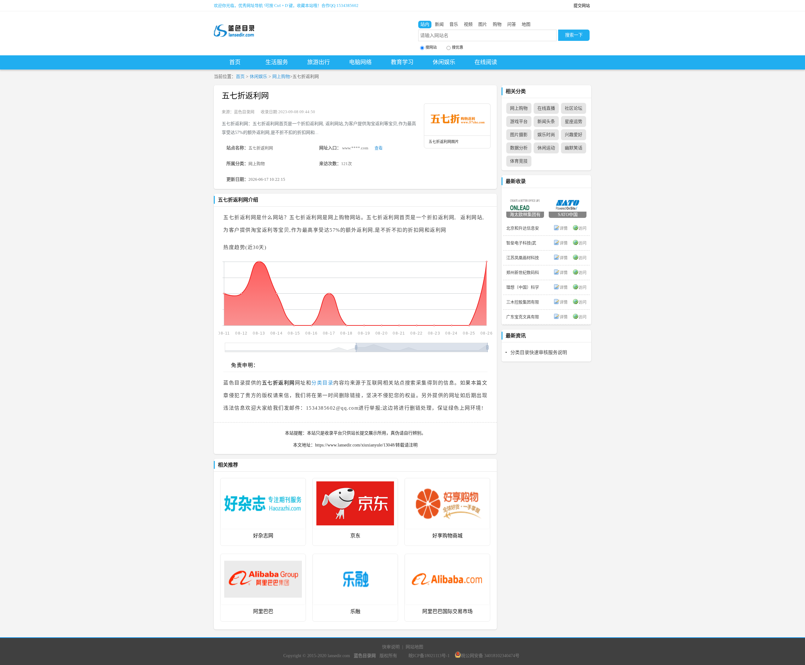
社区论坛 (573, 108)
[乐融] (355, 558)
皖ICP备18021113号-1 (429, 655)
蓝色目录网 (244, 111)
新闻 (439, 24)
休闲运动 (546, 148)
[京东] (355, 482)
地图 (526, 24)
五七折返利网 (245, 95)
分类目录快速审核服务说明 (538, 352)
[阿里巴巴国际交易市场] (447, 558)
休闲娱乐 (444, 62)
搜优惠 (457, 47)
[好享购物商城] (447, 482)
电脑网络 (360, 62)
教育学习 (402, 62)
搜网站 (431, 47)
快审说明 (391, 647)
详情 (563, 228)
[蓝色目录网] (234, 25)
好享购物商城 (447, 535)
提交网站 (582, 5)
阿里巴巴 (263, 611)
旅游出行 (318, 62)
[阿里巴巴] (263, 558)
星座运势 (573, 121)
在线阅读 (486, 62)
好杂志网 (263, 535)
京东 (355, 535)
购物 (497, 24)
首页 (235, 62)
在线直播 (546, 108)
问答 (511, 24)
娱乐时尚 (546, 134)
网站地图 (414, 647)
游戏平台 (519, 121)
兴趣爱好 (573, 134)
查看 (379, 148)
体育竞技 (519, 161)
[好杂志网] (263, 482)
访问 (582, 228)
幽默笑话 (573, 148)
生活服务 (276, 62)
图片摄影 (519, 134)
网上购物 (281, 76)
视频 (468, 24)
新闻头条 (546, 121)
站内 (424, 24)
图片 (482, 24)
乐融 (355, 611)
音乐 (453, 24)
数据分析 (519, 148)
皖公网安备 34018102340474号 (490, 655)
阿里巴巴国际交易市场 (447, 611)
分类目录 (322, 382)
